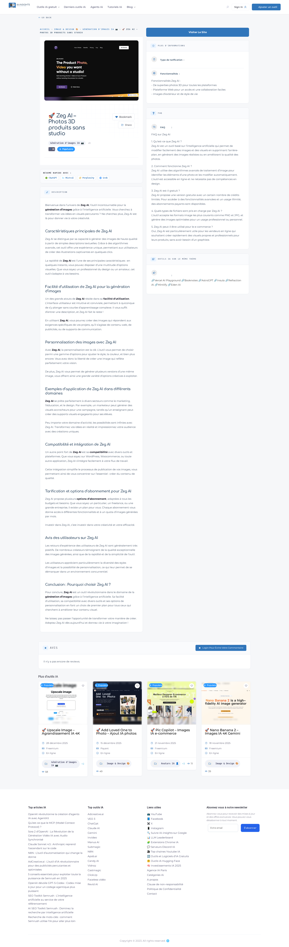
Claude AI (94, 828)
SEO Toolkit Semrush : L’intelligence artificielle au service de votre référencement (50, 899)
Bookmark (125, 116)
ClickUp (92, 875)
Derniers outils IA (75, 7)
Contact (152, 893)
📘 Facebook (155, 818)
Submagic (94, 846)
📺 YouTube (154, 814)
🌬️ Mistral (68, 178)
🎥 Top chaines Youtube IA (163, 851)
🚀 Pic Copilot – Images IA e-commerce (151, 731)
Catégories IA (155, 875)
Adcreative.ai (96, 814)
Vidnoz (92, 865)
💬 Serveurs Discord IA (161, 846)
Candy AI (93, 860)
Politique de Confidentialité (164, 889)
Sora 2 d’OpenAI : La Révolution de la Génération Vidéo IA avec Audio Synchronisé (51, 835)
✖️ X (150, 823)
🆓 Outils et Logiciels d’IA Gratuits (168, 856)
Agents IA (96, 7)
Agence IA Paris (157, 870)
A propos (152, 879)
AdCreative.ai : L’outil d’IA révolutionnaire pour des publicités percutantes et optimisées (53, 865)
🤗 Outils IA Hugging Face (163, 860)
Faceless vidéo (97, 879)
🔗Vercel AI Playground (166, 280)
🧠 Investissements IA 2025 (164, 865)
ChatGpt (93, 823)
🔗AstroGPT (205, 280)
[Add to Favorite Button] (64, 685)
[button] (40, 730)
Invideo (92, 837)
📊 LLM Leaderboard (160, 837)
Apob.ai (92, 856)
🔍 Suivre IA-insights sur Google (167, 832)
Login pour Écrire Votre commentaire (222, 647)
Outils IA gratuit (47, 7)
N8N (90, 851)
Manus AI (93, 842)
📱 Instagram (155, 828)
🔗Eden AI (174, 284)
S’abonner (250, 828)
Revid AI (93, 884)
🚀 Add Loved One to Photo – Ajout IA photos (97, 731)
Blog (130, 7)
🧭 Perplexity (86, 178)
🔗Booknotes (189, 280)
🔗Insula (219, 280)
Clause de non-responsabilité (165, 884)
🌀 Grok (103, 178)
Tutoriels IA (115, 7)
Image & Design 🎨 (66, 29)
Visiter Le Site (198, 32)
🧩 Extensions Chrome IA (162, 842)
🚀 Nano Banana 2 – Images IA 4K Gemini (204, 731)
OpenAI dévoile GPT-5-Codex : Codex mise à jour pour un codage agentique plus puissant (54, 887)
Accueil (45, 29)
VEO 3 (91, 818)
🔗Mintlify (161, 284)
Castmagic (94, 870)
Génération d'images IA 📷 (100, 29)
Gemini (92, 832)
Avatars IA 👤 (151, 763)
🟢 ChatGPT (51, 178)
